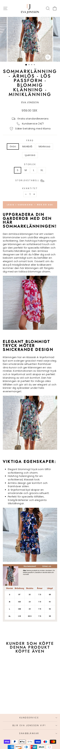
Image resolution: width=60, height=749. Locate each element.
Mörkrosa (44, 146)
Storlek (30, 164)
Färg (30, 140)
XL (41, 170)
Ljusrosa (30, 155)
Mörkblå (27, 146)
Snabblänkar (29, 733)
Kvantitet (30, 188)
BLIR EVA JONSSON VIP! (29, 725)
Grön (13, 146)
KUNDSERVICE (29, 717)
